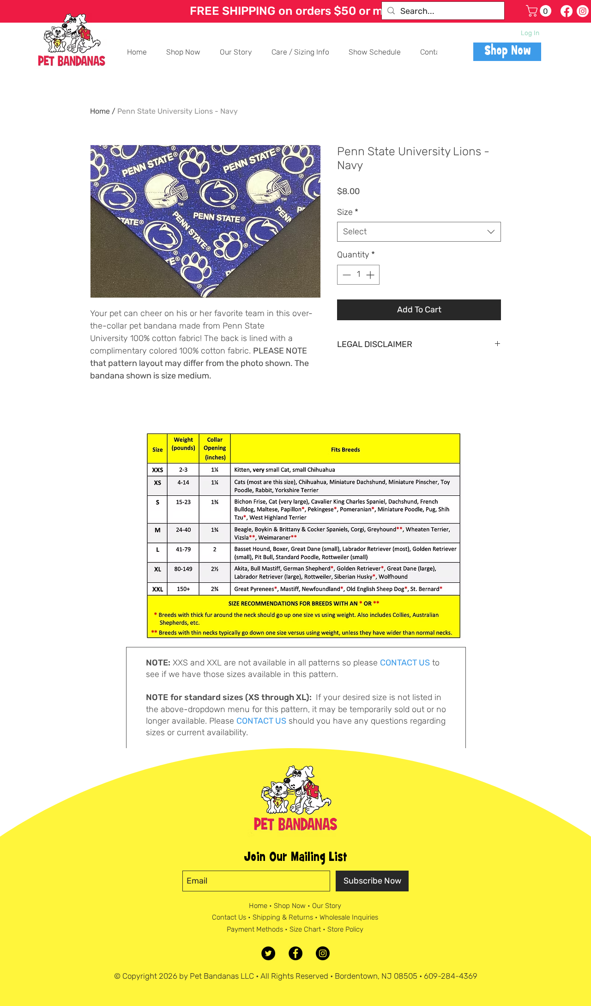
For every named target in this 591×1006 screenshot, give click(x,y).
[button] (540, 11)
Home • (261, 906)
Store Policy (345, 929)
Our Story (326, 906)
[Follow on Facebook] (567, 11)
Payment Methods (255, 929)
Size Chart (305, 929)
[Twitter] (268, 953)
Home (100, 111)
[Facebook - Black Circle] (295, 953)
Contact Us (229, 917)
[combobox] (419, 232)
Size (347, 212)
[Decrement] (345, 274)
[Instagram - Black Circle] (323, 953)
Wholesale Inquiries (349, 917)
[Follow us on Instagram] (583, 11)
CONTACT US (405, 663)
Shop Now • (293, 906)
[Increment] (371, 274)
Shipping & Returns (283, 917)
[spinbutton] (358, 274)
